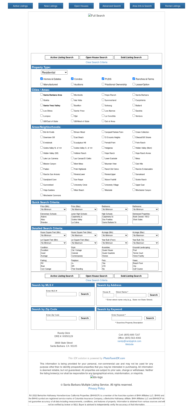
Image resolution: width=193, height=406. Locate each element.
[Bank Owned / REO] (145, 216)
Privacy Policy (96, 388)
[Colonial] (84, 253)
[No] (115, 269)
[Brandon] (53, 222)
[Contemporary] (84, 256)
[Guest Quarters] (115, 253)
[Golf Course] (145, 269)
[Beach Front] (145, 263)
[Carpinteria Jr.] (84, 216)
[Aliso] (53, 219)
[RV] (53, 263)
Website (129, 344)
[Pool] (145, 250)
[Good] (53, 253)
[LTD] (115, 266)
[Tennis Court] (145, 253)
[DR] (84, 266)
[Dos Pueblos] (115, 219)
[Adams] (53, 216)
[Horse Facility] (145, 256)
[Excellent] (53, 250)
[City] (145, 266)
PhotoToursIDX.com (114, 358)
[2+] (84, 263)
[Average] (53, 256)
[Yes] (115, 263)
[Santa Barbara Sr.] (115, 222)
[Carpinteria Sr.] (115, 216)
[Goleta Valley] (84, 219)
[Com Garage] (53, 269)
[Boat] (53, 266)
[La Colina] (84, 222)
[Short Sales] (145, 219)
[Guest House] (115, 250)
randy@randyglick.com (129, 341)
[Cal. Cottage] (84, 250)
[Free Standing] (84, 269)
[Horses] (115, 256)
